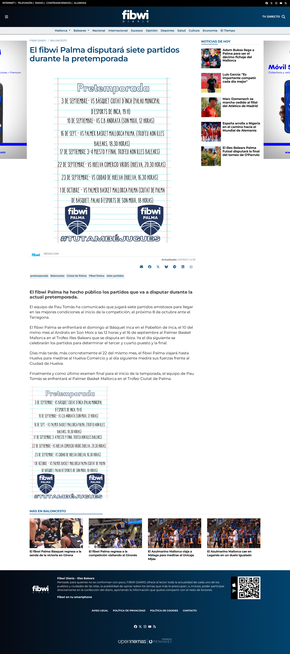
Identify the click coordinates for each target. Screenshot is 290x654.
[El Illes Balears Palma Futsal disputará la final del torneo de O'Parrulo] (211, 156)
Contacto (190, 610)
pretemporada (39, 275)
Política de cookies (164, 610)
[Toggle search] (283, 17)
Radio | (40, 3)
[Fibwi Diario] (135, 17)
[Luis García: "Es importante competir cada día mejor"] (211, 83)
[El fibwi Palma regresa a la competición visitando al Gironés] (115, 533)
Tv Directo (271, 16)
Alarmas (80, 3)
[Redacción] (36, 255)
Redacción (51, 253)
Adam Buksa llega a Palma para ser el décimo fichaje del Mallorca (238, 55)
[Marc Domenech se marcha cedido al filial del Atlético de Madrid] (211, 107)
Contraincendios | (59, 3)
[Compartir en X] (158, 267)
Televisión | (26, 3)
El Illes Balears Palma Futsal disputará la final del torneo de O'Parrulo (241, 151)
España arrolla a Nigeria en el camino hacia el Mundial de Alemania (241, 127)
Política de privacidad (129, 610)
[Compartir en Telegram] (174, 267)
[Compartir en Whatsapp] (191, 267)
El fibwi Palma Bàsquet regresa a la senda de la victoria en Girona (55, 553)
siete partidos (115, 275)
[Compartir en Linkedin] (183, 267)
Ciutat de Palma (77, 275)
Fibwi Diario (38, 40)
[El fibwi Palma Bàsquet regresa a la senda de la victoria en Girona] (56, 533)
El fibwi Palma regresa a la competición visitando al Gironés (113, 553)
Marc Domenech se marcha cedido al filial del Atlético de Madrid (240, 102)
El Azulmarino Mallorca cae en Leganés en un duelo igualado (229, 553)
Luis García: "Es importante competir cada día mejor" (239, 78)
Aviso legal (100, 610)
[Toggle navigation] (6, 17)
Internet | (9, 3)
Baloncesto (58, 40)
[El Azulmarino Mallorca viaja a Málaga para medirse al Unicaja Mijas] (174, 533)
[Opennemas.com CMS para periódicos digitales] (145, 645)
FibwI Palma (96, 275)
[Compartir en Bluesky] (166, 267)
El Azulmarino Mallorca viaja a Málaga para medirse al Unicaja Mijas (171, 555)
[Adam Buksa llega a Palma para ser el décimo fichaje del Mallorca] (211, 58)
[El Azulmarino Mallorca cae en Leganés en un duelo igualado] (233, 533)
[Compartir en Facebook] (150, 267)
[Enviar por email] (141, 267)
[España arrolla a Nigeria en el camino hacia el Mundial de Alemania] (211, 131)
